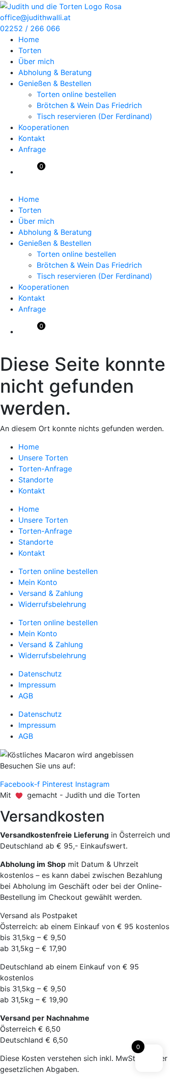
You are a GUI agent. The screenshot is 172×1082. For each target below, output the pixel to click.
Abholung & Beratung (55, 72)
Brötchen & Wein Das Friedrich (89, 105)
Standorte (35, 479)
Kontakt (31, 138)
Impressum (37, 684)
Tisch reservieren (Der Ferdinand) (94, 116)
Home (28, 39)
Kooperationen (43, 127)
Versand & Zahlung (50, 593)
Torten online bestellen (76, 94)
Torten (29, 50)
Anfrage (32, 149)
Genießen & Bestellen (54, 83)
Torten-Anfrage (45, 468)
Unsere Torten (43, 457)
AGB (25, 695)
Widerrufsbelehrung (52, 604)
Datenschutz (40, 673)
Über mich (36, 61)
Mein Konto (37, 582)
